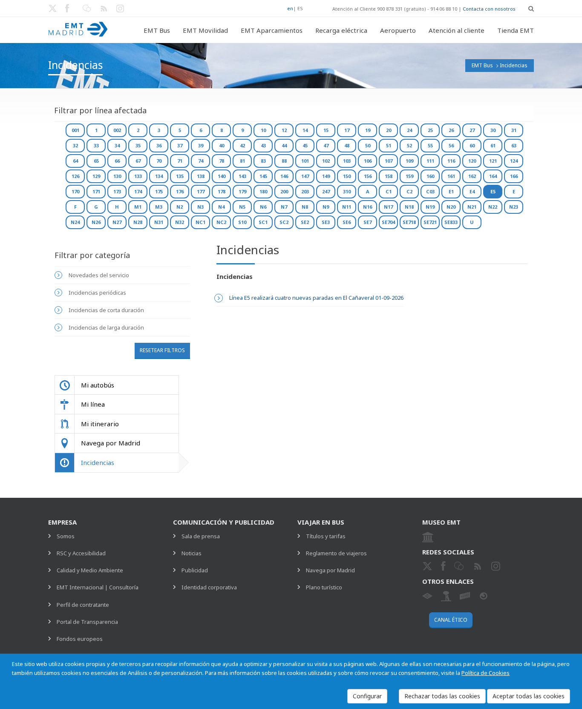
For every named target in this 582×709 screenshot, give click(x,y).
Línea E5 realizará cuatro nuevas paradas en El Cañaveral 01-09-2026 (316, 297)
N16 (367, 207)
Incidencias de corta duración (106, 310)
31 (513, 130)
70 (158, 161)
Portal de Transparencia (87, 622)
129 (96, 176)
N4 (221, 207)
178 (221, 191)
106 (368, 161)
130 (117, 176)
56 (451, 145)
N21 (471, 207)
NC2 (221, 222)
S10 (242, 222)
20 (388, 130)
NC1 (200, 222)
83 (263, 161)
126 (75, 176)
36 (158, 145)
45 (305, 145)
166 (514, 176)
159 (409, 176)
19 (367, 130)
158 (388, 176)
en (290, 8)
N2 (179, 207)
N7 (284, 207)
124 (514, 161)
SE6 (347, 222)
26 (451, 130)
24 (409, 130)
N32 (179, 222)
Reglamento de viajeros (336, 553)
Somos (66, 536)
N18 (409, 207)
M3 (158, 207)
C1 (389, 191)
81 (242, 161)
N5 (242, 207)
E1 (451, 191)
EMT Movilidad (205, 30)
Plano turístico (324, 587)
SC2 (283, 222)
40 (221, 145)
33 (96, 145)
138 (201, 176)
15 (325, 130)
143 (242, 176)
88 (284, 161)
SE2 (305, 222)
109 (409, 161)
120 (472, 161)
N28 (137, 222)
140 (221, 176)
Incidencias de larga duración (106, 327)
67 (138, 161)
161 (451, 176)
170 (75, 191)
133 (138, 176)
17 (346, 130)
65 (96, 161)
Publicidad (195, 570)
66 (117, 161)
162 (472, 176)
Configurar (367, 696)
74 (200, 161)
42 (242, 145)
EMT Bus (157, 30)
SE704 (388, 222)
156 (368, 176)
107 (388, 161)
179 (242, 191)
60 (472, 145)
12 (284, 130)
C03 (430, 191)
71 (179, 161)
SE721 (430, 222)
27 (472, 130)
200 (284, 191)
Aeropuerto (398, 30)
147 (305, 176)
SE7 (367, 222)
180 (263, 191)
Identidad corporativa (209, 587)
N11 (346, 207)
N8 (305, 207)
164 (493, 176)
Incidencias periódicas (97, 292)
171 (96, 191)
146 (284, 176)
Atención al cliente (456, 30)
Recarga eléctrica (341, 30)
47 (325, 145)
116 (451, 161)
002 (117, 130)
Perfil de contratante (83, 605)
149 (326, 176)
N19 (430, 207)
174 (138, 191)
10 (263, 130)
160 (430, 176)
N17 (388, 207)
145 (263, 176)
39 (200, 145)
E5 (493, 191)
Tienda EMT (515, 30)
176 (180, 191)
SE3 (326, 222)
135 (180, 176)
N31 (158, 222)
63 (513, 145)
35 (138, 145)
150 (347, 176)
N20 (451, 207)
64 (75, 161)
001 (75, 130)
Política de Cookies (485, 673)
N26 (96, 222)
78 (221, 161)
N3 (200, 207)
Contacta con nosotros (489, 9)
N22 (492, 207)
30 (493, 130)
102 (326, 161)
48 (346, 145)
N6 (263, 207)
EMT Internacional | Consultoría (97, 587)
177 (201, 191)
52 (409, 145)
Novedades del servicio (99, 275)
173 (117, 191)
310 (347, 191)
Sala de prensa (201, 536)
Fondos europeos (80, 639)
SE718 (409, 222)
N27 (116, 222)
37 (179, 145)
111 (430, 161)
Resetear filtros (162, 350)
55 (430, 145)
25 (430, 130)
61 (493, 145)
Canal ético (450, 619)
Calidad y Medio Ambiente (90, 570)
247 (326, 191)
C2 (409, 191)
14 (305, 130)
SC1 (263, 222)
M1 (137, 207)
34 (117, 145)
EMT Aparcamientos (272, 30)
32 (75, 145)
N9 (326, 207)
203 (305, 191)
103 (347, 161)
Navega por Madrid (330, 570)
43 (263, 145)
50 (367, 145)
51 (388, 145)
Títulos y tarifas (326, 536)
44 (284, 145)
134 (159, 176)
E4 (472, 191)
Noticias (192, 553)
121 (493, 161)
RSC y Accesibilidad (81, 553)
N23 (513, 207)
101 (305, 161)
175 (159, 191)
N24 (75, 222)
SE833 (451, 222)
